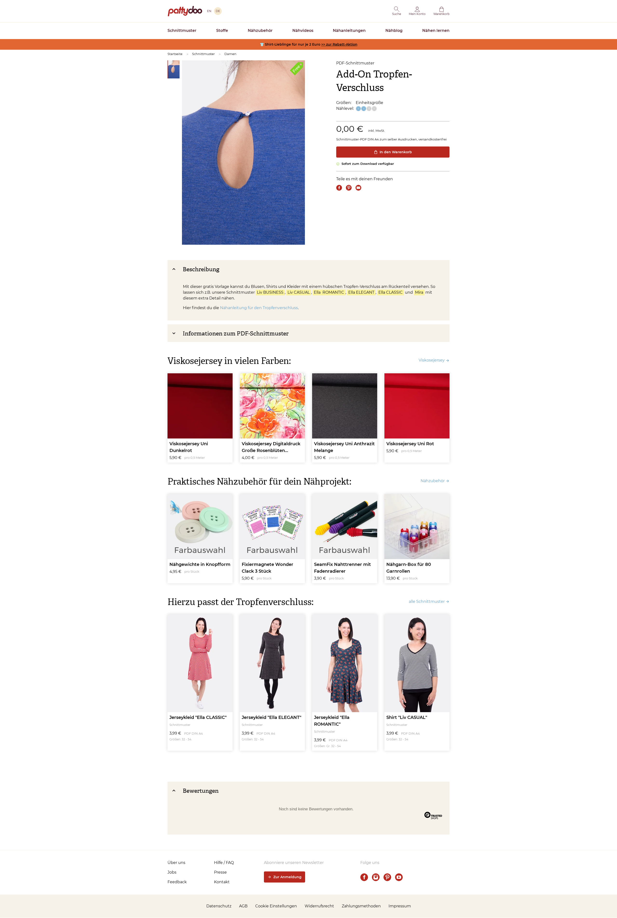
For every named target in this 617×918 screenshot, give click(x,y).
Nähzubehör (260, 30)
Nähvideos (302, 30)
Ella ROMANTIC (329, 292)
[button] (396, 11)
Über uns (176, 862)
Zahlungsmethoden (361, 906)
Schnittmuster (182, 30)
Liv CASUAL (299, 292)
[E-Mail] (358, 188)
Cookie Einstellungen (276, 906)
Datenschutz (218, 906)
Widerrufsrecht (319, 906)
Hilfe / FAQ (224, 862)
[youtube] (399, 877)
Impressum (400, 906)
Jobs (172, 872)
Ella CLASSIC (390, 292)
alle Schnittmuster (427, 601)
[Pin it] (349, 188)
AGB (243, 906)
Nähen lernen (435, 30)
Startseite (175, 54)
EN (209, 11)
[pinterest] (387, 877)
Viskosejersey (432, 360)
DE (218, 11)
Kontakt (222, 882)
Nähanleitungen (349, 30)
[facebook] (364, 877)
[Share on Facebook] (339, 188)
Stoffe (222, 30)
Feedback (177, 882)
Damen (230, 54)
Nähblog (393, 30)
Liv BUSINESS (270, 292)
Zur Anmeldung (287, 877)
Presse (220, 872)
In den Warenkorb (396, 152)
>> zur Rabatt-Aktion (339, 44)
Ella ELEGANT (361, 292)
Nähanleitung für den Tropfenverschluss (259, 308)
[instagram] (376, 877)
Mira (419, 292)
